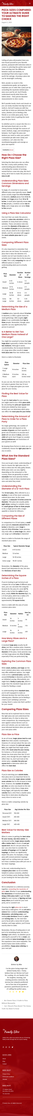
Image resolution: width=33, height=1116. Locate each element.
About (4, 1058)
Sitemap (5, 1079)
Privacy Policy (6, 1074)
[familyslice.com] (7, 3)
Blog (4, 1061)
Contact (5, 1064)
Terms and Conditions (8, 1076)
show (11, 150)
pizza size (18, 907)
